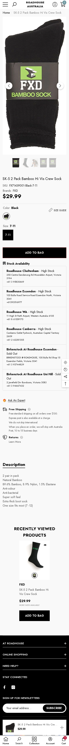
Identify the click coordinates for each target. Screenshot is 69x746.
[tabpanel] (34, 580)
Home (6, 13)
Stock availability (18, 264)
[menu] (5, 4)
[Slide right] (60, 85)
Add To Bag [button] (34, 616)
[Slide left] (8, 85)
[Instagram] (13, 687)
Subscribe (54, 708)
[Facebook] (4, 687)
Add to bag (34, 253)
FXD (15, 191)
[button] (14, 4)
